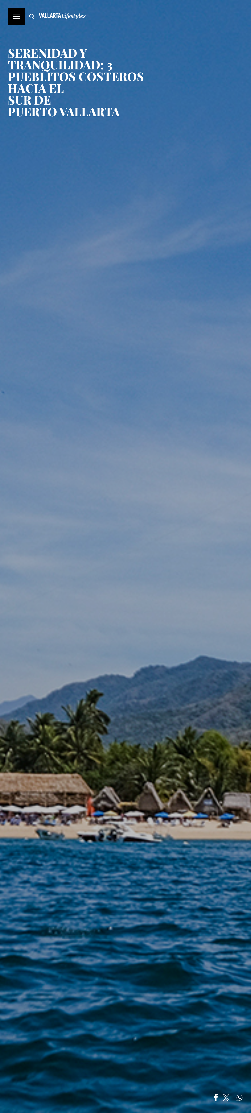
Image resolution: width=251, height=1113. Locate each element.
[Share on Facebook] (216, 1097)
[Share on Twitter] (226, 1097)
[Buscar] (32, 16)
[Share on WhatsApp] (239, 1097)
